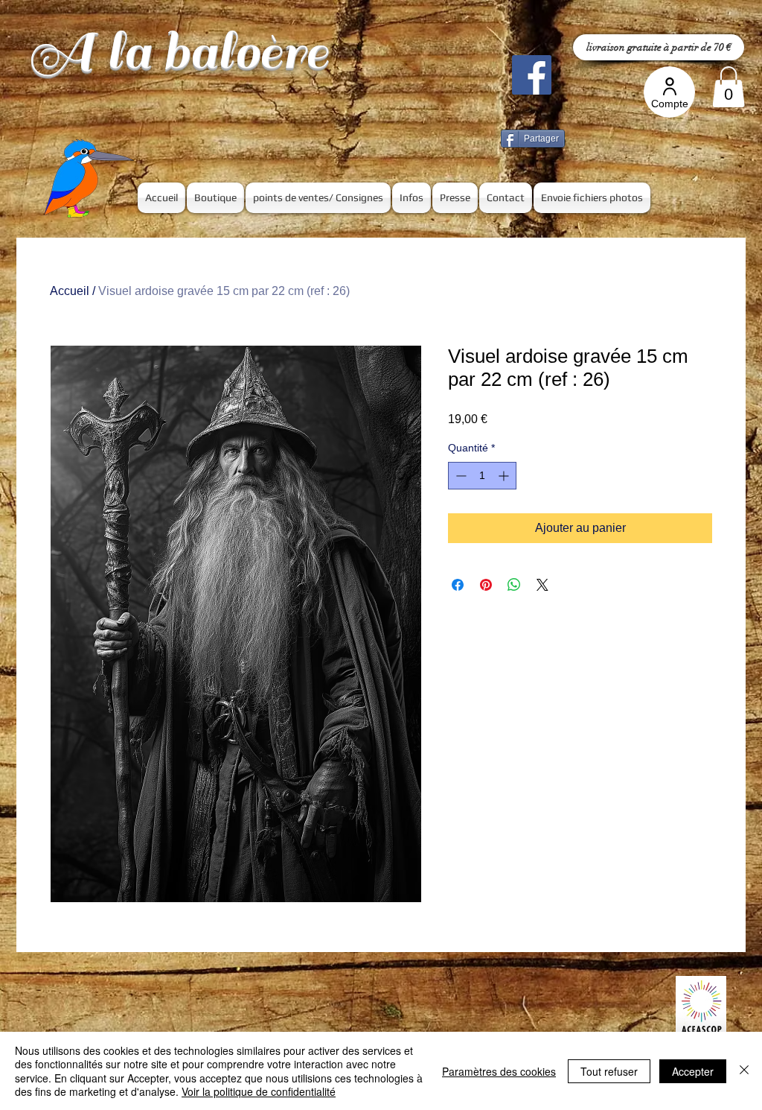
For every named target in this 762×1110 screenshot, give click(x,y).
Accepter (693, 1071)
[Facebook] (531, 75)
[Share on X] (542, 585)
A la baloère (178, 52)
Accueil (69, 291)
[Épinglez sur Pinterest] (486, 585)
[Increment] (505, 476)
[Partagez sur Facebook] (458, 585)
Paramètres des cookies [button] (499, 1071)
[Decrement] (459, 476)
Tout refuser (609, 1071)
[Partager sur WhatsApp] (514, 585)
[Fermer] (744, 1071)
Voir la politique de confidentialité (259, 1091)
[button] (728, 86)
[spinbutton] (482, 476)
